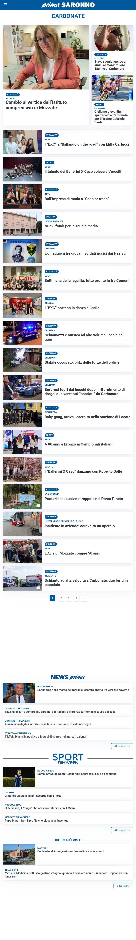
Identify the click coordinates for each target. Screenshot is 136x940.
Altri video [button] (123, 886)
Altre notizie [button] (122, 746)
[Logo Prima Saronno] (68, 5)
